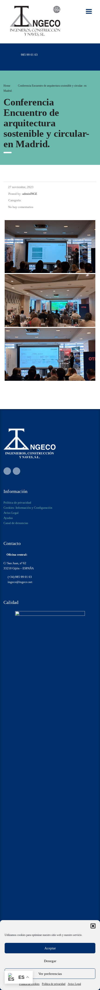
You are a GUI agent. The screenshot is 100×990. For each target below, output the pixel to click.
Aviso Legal (74, 984)
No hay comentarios (20, 207)
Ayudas (8, 518)
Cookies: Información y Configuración (27, 507)
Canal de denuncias (15, 523)
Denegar (50, 961)
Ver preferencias (50, 974)
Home (6, 85)
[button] (93, 926)
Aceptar (50, 948)
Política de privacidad (53, 984)
